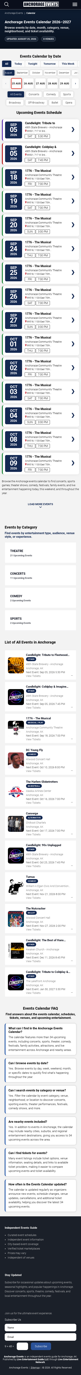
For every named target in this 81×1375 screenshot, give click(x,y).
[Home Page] (41, 5)
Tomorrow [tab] (50, 63)
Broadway (15, 102)
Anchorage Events (14, 13)
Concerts (34, 94)
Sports (67, 94)
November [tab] (50, 72)
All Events (15, 94)
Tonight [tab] (32, 63)
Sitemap (35, 1367)
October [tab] (36, 72)
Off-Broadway (36, 102)
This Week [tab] (68, 63)
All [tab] (6, 63)
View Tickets (73, 123)
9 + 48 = (9, 1346)
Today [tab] (18, 63)
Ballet (55, 102)
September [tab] (22, 72)
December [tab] (64, 72)
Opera (68, 102)
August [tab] (8, 72)
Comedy (51, 94)
